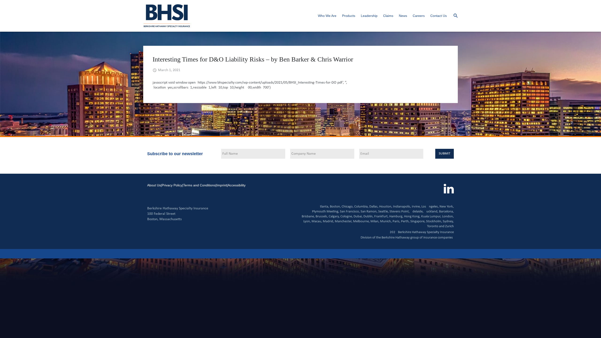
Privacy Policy (172, 185)
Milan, (374, 221)
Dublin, (368, 216)
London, (448, 216)
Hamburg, (396, 216)
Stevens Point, (399, 211)
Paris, (396, 221)
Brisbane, (308, 216)
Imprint (221, 185)
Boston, (335, 206)
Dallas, (373, 206)
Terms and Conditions (199, 185)
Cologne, (346, 216)
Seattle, (383, 211)
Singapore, (417, 221)
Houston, (385, 206)
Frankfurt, (381, 216)
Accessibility (237, 185)
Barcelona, (446, 211)
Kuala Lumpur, (431, 216)
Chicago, (348, 206)
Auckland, (431, 211)
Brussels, (322, 216)
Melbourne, (361, 221)
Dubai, (358, 216)
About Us (154, 185)
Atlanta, (323, 206)
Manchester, (343, 221)
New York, (446, 206)
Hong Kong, (412, 216)
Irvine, (416, 206)
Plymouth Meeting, (325, 211)
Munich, (386, 221)
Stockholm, (434, 221)
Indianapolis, (402, 206)
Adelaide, (417, 211)
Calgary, (334, 216)
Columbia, (361, 206)
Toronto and (435, 226)
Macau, (317, 221)
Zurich (449, 226)
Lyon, (307, 221)
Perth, (405, 221)
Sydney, (448, 221)
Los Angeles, (430, 206)
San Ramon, (369, 211)
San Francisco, (350, 211)
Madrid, (328, 221)
